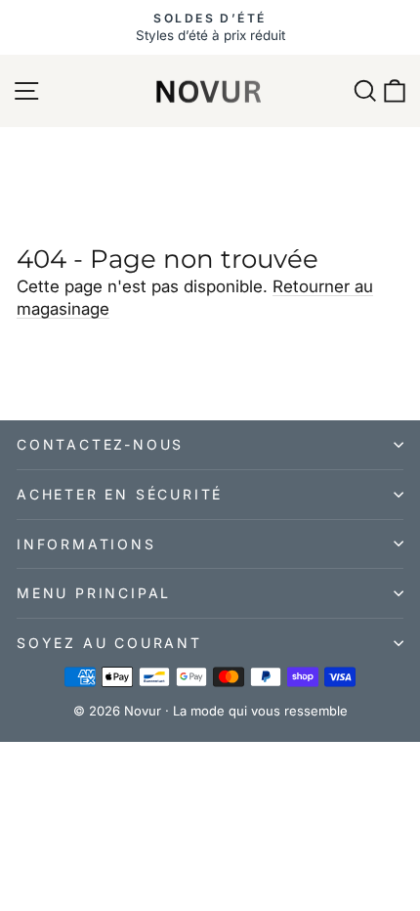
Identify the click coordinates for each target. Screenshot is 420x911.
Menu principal (94, 593)
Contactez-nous (100, 444)
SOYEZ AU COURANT (109, 642)
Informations (86, 544)
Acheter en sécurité (120, 494)
